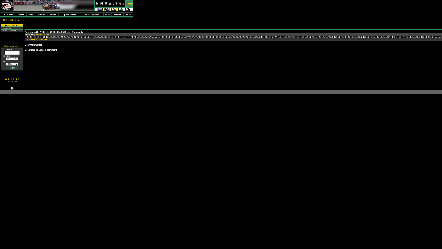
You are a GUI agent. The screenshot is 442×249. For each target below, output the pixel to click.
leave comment (9, 31)
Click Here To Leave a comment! (41, 50)
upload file (7, 28)
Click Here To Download (36, 39)
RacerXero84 (42, 34)
